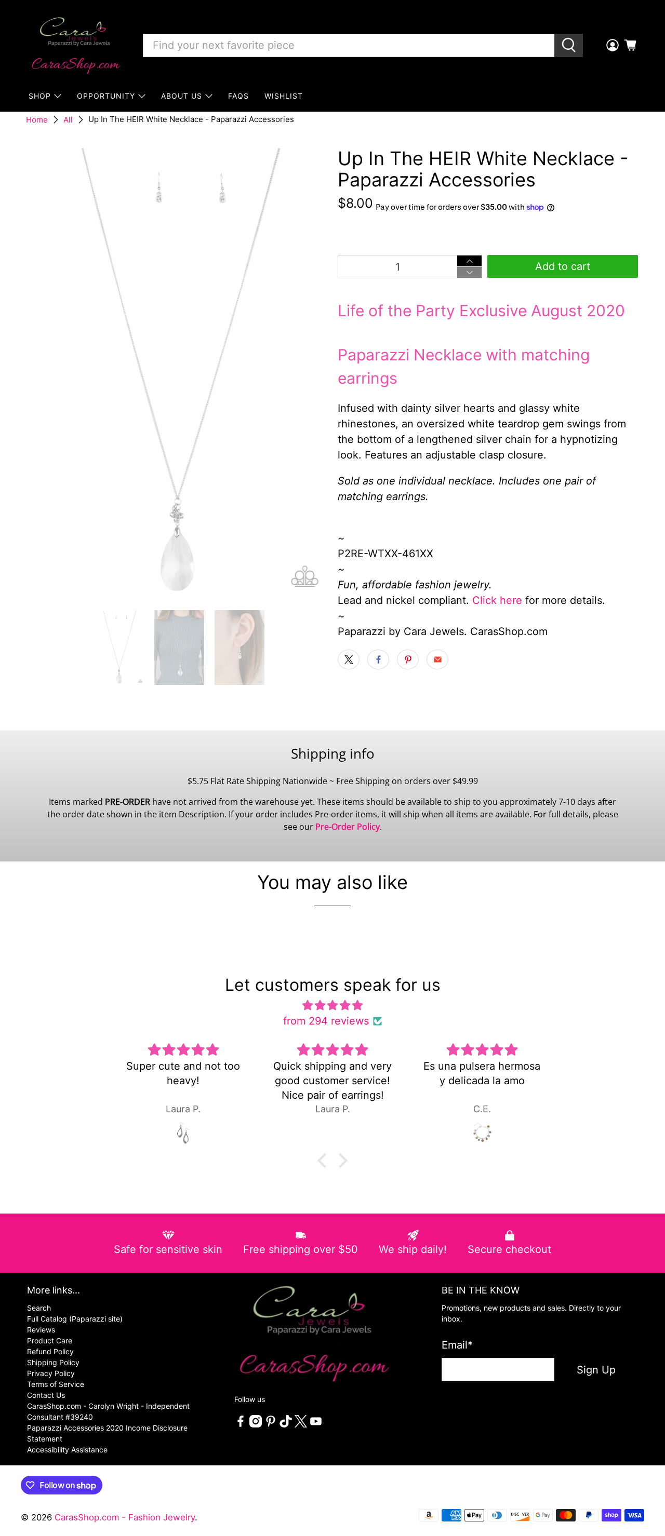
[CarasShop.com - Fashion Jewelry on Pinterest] (270, 1424)
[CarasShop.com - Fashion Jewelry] (75, 45)
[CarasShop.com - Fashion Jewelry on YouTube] (316, 1424)
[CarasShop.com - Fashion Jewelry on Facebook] (240, 1424)
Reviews (41, 1329)
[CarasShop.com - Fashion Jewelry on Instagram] (255, 1424)
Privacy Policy (51, 1373)
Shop (40, 95)
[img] (332, 1005)
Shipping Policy (53, 1362)
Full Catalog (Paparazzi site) (75, 1318)
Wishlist (283, 95)
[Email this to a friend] (437, 659)
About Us (181, 95)
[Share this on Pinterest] (408, 659)
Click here (497, 600)
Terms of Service (55, 1384)
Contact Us (46, 1395)
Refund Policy (50, 1351)
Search (39, 1307)
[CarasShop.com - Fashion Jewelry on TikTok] (286, 1424)
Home (37, 120)
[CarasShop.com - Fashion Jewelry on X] (301, 1424)
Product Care (49, 1340)
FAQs (238, 95)
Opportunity (106, 95)
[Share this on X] (349, 659)
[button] (324, 1160)
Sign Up (596, 1370)
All (68, 120)
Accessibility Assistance (67, 1449)
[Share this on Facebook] (378, 659)
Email (457, 1345)
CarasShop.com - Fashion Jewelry (125, 1517)
